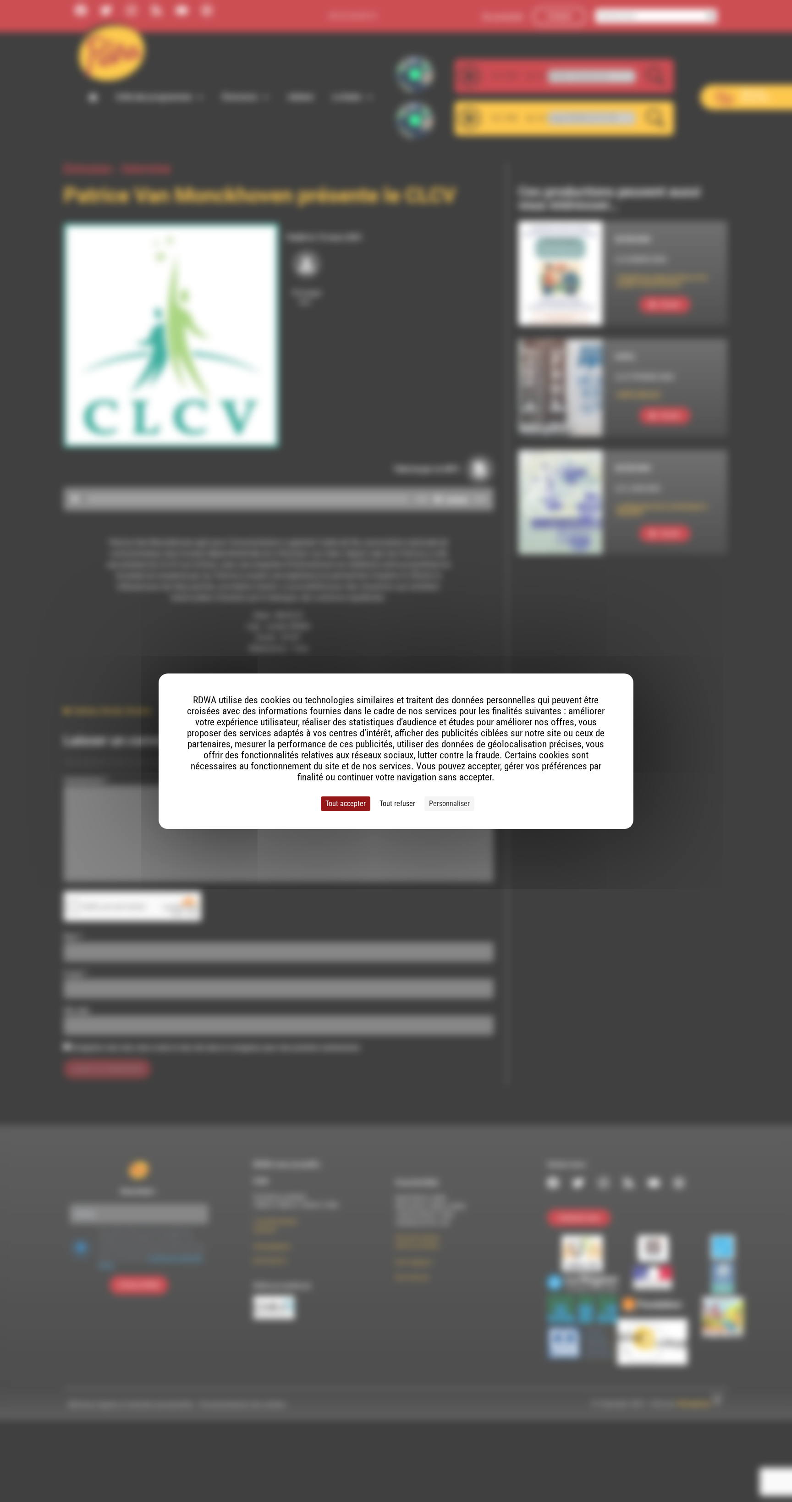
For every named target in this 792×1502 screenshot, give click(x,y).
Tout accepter (345, 803)
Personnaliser (449, 803)
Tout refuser (397, 803)
